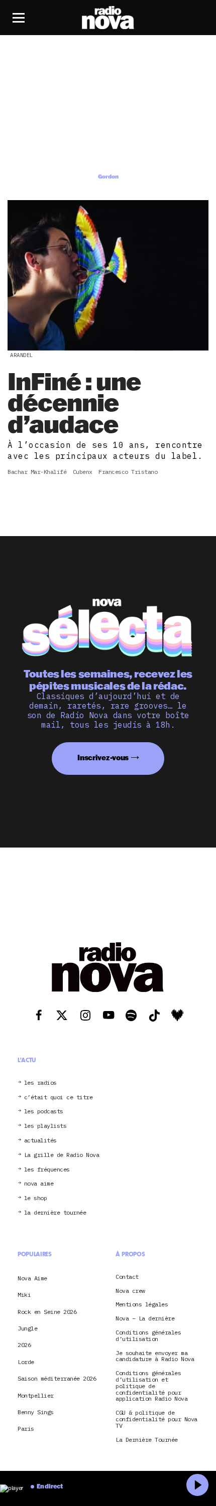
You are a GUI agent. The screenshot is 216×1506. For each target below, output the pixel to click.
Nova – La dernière (145, 1318)
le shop (35, 1198)
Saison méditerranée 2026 (57, 1378)
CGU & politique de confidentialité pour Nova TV (156, 1419)
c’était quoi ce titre (58, 1097)
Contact (127, 1277)
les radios (40, 1083)
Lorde (26, 1362)
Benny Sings (36, 1412)
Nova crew (130, 1291)
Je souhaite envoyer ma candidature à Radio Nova (155, 1356)
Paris (26, 1428)
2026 (24, 1345)
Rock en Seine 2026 (47, 1311)
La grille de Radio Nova (61, 1155)
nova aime (39, 1184)
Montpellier (36, 1395)
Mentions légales (142, 1304)
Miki (24, 1294)
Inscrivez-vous (103, 757)
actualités (40, 1140)
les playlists (45, 1126)
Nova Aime (32, 1278)
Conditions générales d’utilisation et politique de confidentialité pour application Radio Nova (151, 1386)
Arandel (21, 355)
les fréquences (47, 1169)
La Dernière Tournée (147, 1440)
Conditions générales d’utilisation (148, 1336)
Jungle (27, 1328)
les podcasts (43, 1111)
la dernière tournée (55, 1213)
